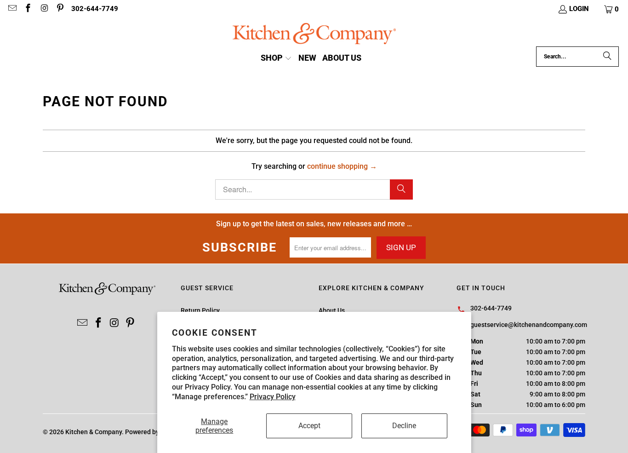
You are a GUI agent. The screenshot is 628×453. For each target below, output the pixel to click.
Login (579, 9)
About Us (332, 310)
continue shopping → (342, 166)
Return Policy (200, 310)
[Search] (607, 56)
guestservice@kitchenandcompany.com (528, 324)
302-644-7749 (94, 9)
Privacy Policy (273, 396)
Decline (404, 425)
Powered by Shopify (154, 432)
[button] (612, 9)
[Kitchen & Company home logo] (314, 34)
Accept (309, 425)
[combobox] (577, 56)
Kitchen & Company (93, 432)
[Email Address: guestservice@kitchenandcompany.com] (12, 9)
